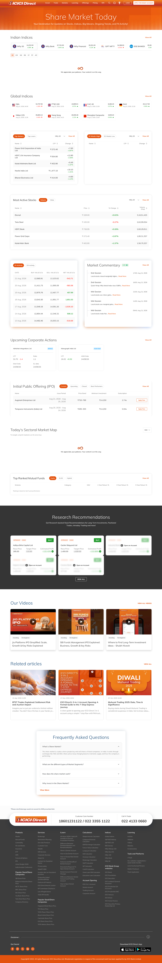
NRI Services (42, 852)
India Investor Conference (23, 867)
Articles (130, 836)
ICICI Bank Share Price (45, 921)
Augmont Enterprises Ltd (25, 400)
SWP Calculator (88, 863)
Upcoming (74, 386)
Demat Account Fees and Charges (68, 873)
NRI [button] (103, 3)
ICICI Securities (110, 878)
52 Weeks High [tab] (94, 136)
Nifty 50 (58, 136)
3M (25, 55)
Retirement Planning (44, 839)
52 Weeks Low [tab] (109, 136)
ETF (16, 852)
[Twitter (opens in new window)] (22, 949)
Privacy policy (42, 866)
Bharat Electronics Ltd (24, 178)
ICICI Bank (108, 872)
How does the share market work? (56, 774)
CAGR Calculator (88, 869)
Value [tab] (52, 200)
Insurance (18, 849)
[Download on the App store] (128, 949)
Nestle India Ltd (21, 171)
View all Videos (145, 603)
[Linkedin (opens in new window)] (27, 949)
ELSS (61, 478)
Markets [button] (65, 3)
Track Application (133, 872)
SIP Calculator (87, 866)
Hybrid (69, 478)
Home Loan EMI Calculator (91, 872)
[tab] (24, 46)
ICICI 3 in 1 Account (89, 884)
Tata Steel (19, 222)
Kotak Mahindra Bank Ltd (25, 163)
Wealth (40, 849)
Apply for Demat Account (143, 3)
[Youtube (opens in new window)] (32, 949)
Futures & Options (21, 858)
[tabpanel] (81, 55)
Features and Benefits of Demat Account (68, 863)
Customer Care (43, 846)
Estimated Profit (47, 549)
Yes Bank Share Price (22, 896)
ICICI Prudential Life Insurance (111, 887)
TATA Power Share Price (46, 912)
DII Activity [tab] (30, 265)
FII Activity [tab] (18, 265)
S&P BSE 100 (109, 842)
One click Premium (44, 842)
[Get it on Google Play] (143, 949)
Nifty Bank (108, 858)
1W (16, 55)
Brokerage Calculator (90, 860)
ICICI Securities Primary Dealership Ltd (112, 905)
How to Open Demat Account (67, 885)
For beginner (25, 638)
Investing (16, 638)
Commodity (19, 842)
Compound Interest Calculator (89, 840)
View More (44, 790)
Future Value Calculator (90, 848)
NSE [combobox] (145, 430)
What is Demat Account (68, 850)
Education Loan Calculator (91, 875)
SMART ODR (42, 869)
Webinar (130, 839)
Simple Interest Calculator (91, 836)
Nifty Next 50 (109, 852)
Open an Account (130, 545)
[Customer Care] (114, 3)
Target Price (31, 549)
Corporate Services (44, 855)
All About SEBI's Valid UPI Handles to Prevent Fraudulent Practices (68, 838)
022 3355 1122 (97, 821)
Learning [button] (75, 3)
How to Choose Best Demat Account (69, 858)
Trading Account (88, 890)
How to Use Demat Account (69, 853)
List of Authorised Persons (136, 866)
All (36, 55)
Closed (84, 386)
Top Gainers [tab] (19, 136)
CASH (24, 540)
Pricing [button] (95, 3)
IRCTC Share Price (21, 886)
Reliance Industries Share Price (23, 882)
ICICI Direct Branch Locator (47, 885)
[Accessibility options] (119, 3)
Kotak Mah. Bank (22, 243)
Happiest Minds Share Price (47, 906)
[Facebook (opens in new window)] (12, 949)
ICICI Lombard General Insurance (112, 882)
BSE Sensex (109, 846)
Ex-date (36, 364)
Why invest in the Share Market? (55, 783)
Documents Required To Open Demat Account (68, 868)
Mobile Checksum (133, 869)
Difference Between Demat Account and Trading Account (69, 879)
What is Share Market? (51, 746)
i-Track (130, 858)
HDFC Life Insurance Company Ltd (27, 156)
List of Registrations (44, 891)
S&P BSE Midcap (110, 839)
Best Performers (96, 386)
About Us (41, 858)
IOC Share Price (20, 893)
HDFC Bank (19, 229)
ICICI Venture (109, 895)
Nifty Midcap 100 (110, 849)
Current (63, 386)
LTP (14, 356)
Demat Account (88, 887)
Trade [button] (56, 3)
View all (81, 579)
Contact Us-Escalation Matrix (45, 862)
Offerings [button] (85, 3)
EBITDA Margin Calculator (91, 844)
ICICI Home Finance (111, 901)
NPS (16, 855)
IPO (16, 861)
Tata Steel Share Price (22, 899)
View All (148, 37)
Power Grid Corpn (22, 236)
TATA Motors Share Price (46, 924)
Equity (53, 478)
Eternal (18, 215)
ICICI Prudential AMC (112, 891)
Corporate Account (89, 893)
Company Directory (21, 902)
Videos (130, 842)
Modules (130, 846)
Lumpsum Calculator (89, 851)
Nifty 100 (108, 855)
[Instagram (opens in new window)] (17, 949)
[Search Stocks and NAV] (109, 3)
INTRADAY (17, 540)
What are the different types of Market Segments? (63, 764)
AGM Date (85, 356)
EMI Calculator (87, 854)
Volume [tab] (43, 200)
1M (21, 55)
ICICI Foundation (110, 875)
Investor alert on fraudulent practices (47, 873)
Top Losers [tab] (31, 136)
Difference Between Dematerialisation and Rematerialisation (67, 845)
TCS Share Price (43, 909)
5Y (32, 55)
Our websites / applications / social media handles (137, 862)
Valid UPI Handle (43, 895)
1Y (29, 55)
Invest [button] (47, 3)
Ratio (35, 356)
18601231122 (70, 821)
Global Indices (109, 836)
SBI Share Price (20, 878)
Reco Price (17, 549)
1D (12, 55)
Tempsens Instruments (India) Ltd (28, 409)
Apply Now (141, 400)
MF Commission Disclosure (46, 888)
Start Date (17, 364)
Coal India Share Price (45, 918)
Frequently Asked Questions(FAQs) (43, 878)
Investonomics (132, 849)
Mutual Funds (20, 839)
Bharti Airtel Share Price (46, 915)
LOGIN (128, 3)
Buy (50, 540)
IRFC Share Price (20, 889)
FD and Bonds (20, 846)
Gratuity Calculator (89, 857)
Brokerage (41, 836)
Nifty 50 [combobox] (132, 136)
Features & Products (44, 882)
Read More (122, 276)
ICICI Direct (108, 898)
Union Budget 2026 (21, 864)
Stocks (17, 836)
